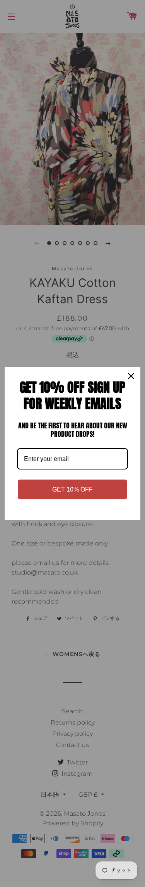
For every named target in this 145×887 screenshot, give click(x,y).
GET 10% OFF (72, 489)
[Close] (131, 376)
